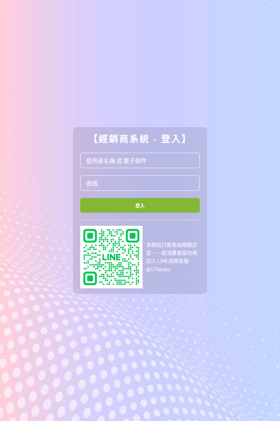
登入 (140, 205)
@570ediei (158, 269)
